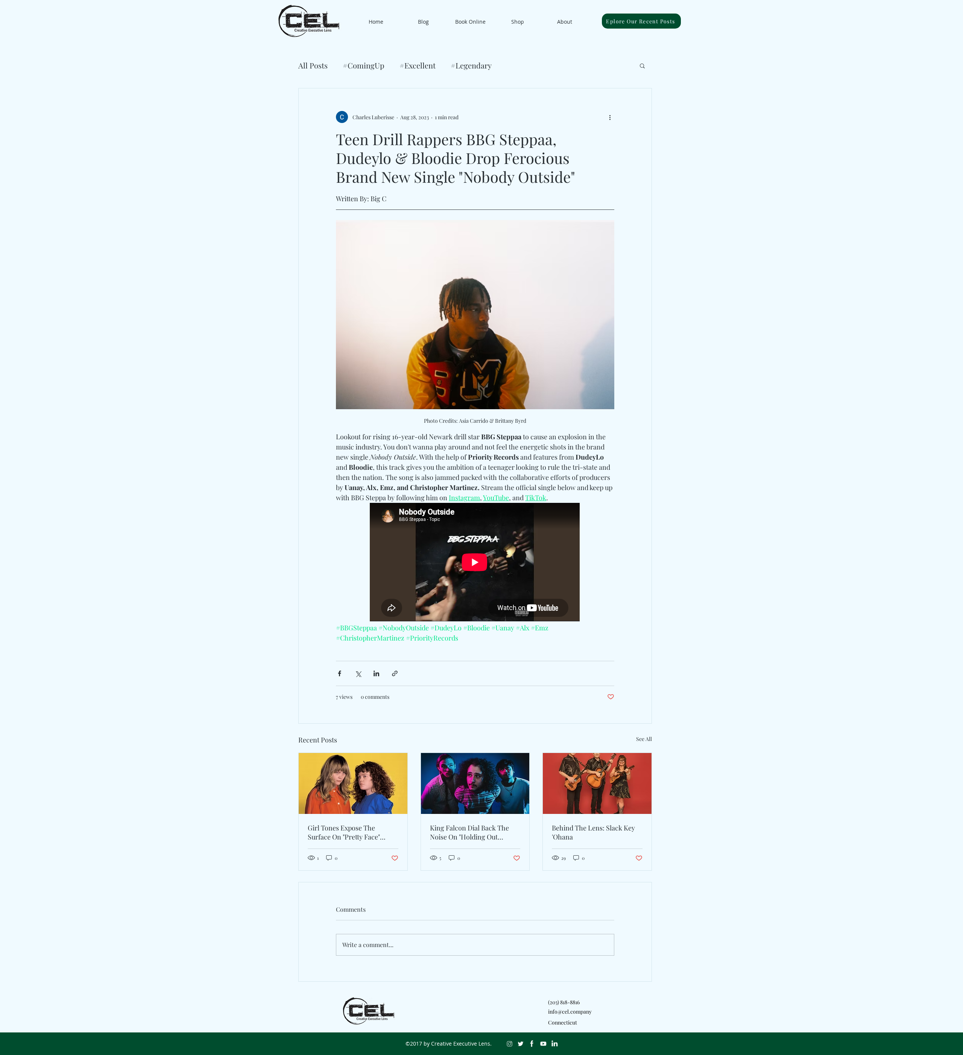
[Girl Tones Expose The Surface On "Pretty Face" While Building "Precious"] (353, 783)
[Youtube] (543, 1043)
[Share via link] (394, 673)
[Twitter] (520, 1043)
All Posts (313, 65)
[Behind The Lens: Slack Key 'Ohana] (597, 783)
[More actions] (609, 116)
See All (644, 738)
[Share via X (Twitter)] (358, 673)
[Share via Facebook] (339, 673)
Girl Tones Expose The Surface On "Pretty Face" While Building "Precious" (345, 832)
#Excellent (417, 65)
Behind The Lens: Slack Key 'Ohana (593, 832)
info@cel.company (570, 1011)
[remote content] (475, 563)
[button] (642, 65)
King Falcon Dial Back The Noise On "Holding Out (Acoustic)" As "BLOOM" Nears (474, 832)
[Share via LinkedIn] (376, 673)
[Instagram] (509, 1043)
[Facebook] (532, 1043)
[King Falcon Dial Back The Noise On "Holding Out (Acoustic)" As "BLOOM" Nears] (475, 783)
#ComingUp (363, 65)
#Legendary (471, 65)
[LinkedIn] (554, 1043)
